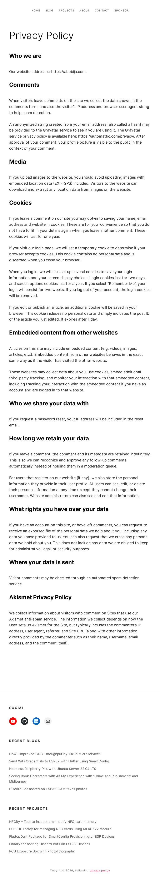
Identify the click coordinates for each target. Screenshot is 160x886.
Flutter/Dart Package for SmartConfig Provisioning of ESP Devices (62, 836)
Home (35, 10)
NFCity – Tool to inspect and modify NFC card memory (52, 822)
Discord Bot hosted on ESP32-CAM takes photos (48, 789)
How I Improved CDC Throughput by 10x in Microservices (54, 754)
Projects (66, 10)
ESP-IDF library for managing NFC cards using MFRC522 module (60, 829)
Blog (49, 10)
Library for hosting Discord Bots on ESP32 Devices (49, 844)
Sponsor (121, 10)
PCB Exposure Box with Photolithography (42, 851)
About (84, 10)
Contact (102, 10)
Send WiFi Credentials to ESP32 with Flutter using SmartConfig (59, 761)
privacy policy (100, 870)
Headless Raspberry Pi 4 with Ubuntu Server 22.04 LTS (52, 769)
